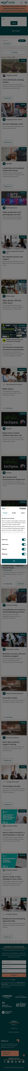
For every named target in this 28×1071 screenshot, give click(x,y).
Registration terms (14, 1050)
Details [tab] (14, 513)
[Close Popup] (23, 1055)
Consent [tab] (5, 513)
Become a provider (14, 1032)
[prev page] (4, 942)
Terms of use (14, 1043)
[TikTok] (23, 1062)
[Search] (21, 2)
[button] (26, 2)
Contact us (14, 1028)
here (13, 979)
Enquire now (7, 98)
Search (14, 23)
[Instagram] (12, 1062)
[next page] (24, 942)
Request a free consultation (7, 1053)
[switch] (24, 544)
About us (14, 1024)
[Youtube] (20, 1062)
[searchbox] (15, 19)
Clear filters (21, 40)
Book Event (21, 584)
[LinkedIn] (16, 1062)
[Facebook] (8, 1062)
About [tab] (23, 513)
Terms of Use (20, 982)
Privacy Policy (4, 984)
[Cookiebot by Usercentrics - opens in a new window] (19, 509)
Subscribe (14, 975)
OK (14, 561)
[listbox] (16, 30)
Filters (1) (15, 52)
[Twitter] (5, 1062)
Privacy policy (14, 1047)
